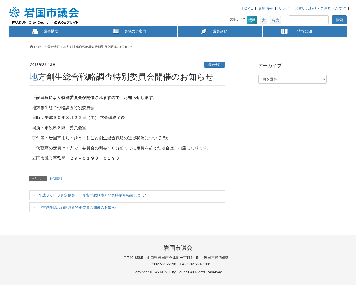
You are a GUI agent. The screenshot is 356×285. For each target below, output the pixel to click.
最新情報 (265, 8)
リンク (283, 8)
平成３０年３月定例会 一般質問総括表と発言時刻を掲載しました (93, 195)
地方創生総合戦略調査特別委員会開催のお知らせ (79, 207)
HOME (247, 8)
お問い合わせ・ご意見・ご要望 (320, 8)
